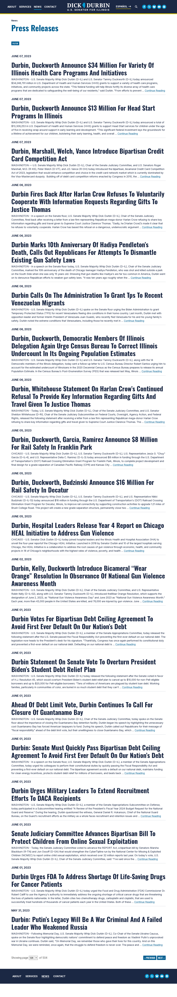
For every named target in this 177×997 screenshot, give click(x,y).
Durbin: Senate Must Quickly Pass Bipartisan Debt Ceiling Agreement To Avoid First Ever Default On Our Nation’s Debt (87, 751)
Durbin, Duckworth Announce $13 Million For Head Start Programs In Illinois (83, 111)
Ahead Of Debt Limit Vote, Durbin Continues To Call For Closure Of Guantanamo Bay (82, 708)
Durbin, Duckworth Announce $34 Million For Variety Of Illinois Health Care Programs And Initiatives (82, 68)
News (37, 6)
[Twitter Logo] (149, 7)
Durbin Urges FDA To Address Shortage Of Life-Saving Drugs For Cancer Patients (88, 880)
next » (161, 958)
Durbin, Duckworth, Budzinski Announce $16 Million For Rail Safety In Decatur (82, 485)
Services (25, 6)
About (11, 6)
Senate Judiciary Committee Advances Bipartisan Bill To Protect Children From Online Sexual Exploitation (83, 837)
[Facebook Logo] (144, 7)
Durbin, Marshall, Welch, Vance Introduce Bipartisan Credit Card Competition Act (87, 154)
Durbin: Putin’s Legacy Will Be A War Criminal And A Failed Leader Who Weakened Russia (86, 922)
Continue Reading (155, 90)
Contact (50, 6)
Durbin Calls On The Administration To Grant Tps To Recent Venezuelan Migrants (87, 298)
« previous (149, 958)
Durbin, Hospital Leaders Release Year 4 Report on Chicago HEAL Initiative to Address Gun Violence (87, 528)
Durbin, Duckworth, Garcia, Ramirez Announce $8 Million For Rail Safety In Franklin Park (84, 442)
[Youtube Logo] (159, 7)
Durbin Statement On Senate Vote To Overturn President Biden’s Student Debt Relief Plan (83, 665)
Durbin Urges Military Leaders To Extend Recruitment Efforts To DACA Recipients (80, 794)
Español (121, 6)
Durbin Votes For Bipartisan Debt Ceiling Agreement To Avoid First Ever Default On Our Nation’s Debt (82, 622)
